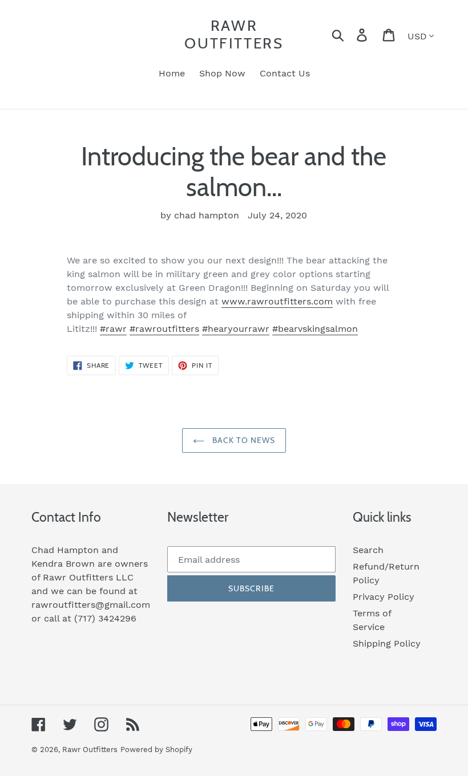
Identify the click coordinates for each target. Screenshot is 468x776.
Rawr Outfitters (233, 34)
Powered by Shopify (156, 749)
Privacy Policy (383, 596)
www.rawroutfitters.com (277, 301)
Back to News (243, 440)
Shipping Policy (387, 643)
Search (368, 550)
